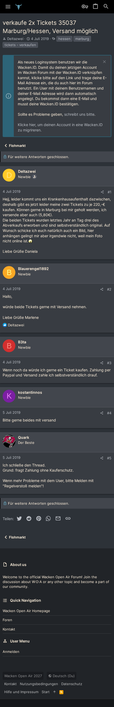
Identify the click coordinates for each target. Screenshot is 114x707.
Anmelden (11, 651)
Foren (7, 620)
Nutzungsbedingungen (39, 684)
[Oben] (54, 692)
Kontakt (9, 629)
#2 (109, 289)
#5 (109, 458)
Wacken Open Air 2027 (23, 676)
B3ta (22, 342)
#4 (109, 413)
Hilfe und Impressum (21, 692)
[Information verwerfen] (104, 62)
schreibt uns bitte (79, 114)
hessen (64, 39)
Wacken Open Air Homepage (26, 611)
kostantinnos (30, 392)
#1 (109, 192)
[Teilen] (102, 192)
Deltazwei (15, 39)
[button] (8, 6)
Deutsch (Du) (63, 676)
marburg (82, 39)
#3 (109, 363)
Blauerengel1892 (33, 268)
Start (46, 692)
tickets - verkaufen (20, 45)
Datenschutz (71, 684)
